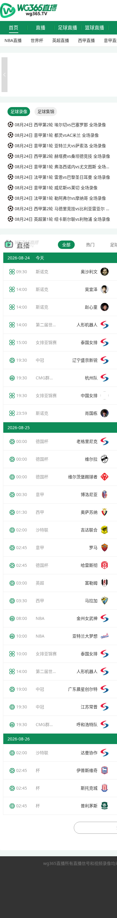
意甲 (40, 494)
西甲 (40, 512)
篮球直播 (94, 27)
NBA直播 (13, 40)
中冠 (40, 360)
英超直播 (60, 40)
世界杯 (37, 40)
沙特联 (42, 530)
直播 (40, 27)
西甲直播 (86, 40)
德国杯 (42, 441)
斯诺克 (42, 271)
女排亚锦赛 (46, 342)
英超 (40, 583)
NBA (40, 618)
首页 (13, 27)
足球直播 (67, 27)
